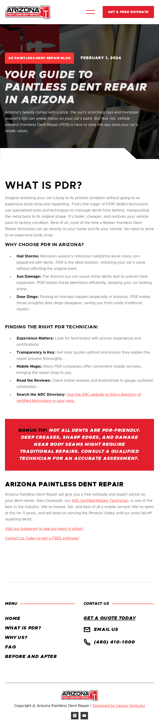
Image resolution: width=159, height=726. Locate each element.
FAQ (10, 647)
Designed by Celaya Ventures (119, 706)
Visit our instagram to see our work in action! (44, 529)
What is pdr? (23, 628)
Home (12, 618)
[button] (90, 12)
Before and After (31, 656)
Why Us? (16, 637)
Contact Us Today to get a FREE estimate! (42, 538)
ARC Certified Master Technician (100, 501)
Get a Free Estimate (128, 12)
